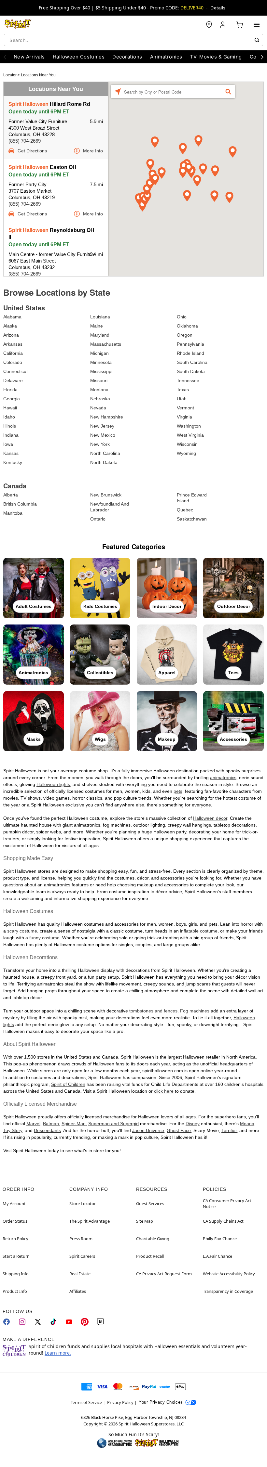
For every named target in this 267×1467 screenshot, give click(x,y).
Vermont (185, 407)
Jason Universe (148, 1130)
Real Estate (80, 1274)
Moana (247, 1123)
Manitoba (12, 513)
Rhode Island (190, 353)
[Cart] (239, 24)
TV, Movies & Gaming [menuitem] (216, 57)
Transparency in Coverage (228, 1291)
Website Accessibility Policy (229, 1274)
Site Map (144, 1221)
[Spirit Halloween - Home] (18, 24)
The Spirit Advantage (89, 1221)
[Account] (223, 24)
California (13, 353)
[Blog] (100, 1321)
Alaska (10, 325)
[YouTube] (69, 1321)
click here (164, 1091)
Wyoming (186, 453)
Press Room (80, 1239)
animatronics (223, 777)
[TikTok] (53, 1321)
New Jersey (102, 426)
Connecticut (15, 371)
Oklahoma (187, 325)
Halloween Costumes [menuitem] (79, 57)
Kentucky (12, 462)
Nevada (98, 407)
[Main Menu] (256, 25)
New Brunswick (105, 494)
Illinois (9, 426)
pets (178, 791)
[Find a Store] (209, 24)
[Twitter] (38, 1321)
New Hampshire (106, 416)
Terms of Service (86, 1402)
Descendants (47, 1130)
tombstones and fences (153, 1010)
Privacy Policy (120, 1402)
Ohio (182, 316)
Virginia (184, 416)
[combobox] (133, 40)
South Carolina (192, 362)
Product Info (15, 1291)
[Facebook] (6, 1321)
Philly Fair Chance (220, 1239)
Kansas (11, 453)
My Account (14, 1203)
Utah (182, 398)
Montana (99, 389)
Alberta (10, 494)
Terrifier (229, 1130)
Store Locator (82, 1203)
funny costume (44, 937)
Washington (189, 426)
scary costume (22, 930)
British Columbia (20, 504)
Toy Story (12, 1130)
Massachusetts (105, 344)
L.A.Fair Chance (217, 1256)
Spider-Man (74, 1123)
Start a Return (16, 1256)
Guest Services (150, 1203)
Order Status (15, 1221)
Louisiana (100, 316)
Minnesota (101, 362)
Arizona (11, 335)
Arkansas (12, 344)
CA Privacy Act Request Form (164, 1274)
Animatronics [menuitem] (166, 57)
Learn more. (58, 1353)
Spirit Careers (82, 1256)
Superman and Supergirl (113, 1123)
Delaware (13, 380)
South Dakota (191, 371)
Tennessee (188, 380)
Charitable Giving (152, 1239)
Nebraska (100, 398)
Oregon (184, 335)
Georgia (11, 398)
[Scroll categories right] (262, 57)
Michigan (99, 353)
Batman (51, 1123)
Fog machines (194, 1010)
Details (217, 7)
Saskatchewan (192, 518)
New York (100, 444)
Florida (10, 389)
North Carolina (105, 453)
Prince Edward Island (192, 497)
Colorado (12, 362)
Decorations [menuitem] (127, 57)
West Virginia (190, 435)
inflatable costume (199, 930)
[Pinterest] (85, 1321)
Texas (183, 389)
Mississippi (101, 371)
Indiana (11, 435)
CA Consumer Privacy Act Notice (227, 1203)
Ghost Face (179, 1130)
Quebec (185, 509)
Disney (193, 1123)
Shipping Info (16, 1274)
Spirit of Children (68, 1084)
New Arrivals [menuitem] (29, 57)
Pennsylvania (190, 344)
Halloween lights (53, 784)
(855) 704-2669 (24, 141)
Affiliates (77, 1291)
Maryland (99, 335)
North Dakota (104, 462)
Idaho (9, 416)
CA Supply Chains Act (223, 1221)
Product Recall (150, 1256)
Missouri (98, 380)
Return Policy (15, 1239)
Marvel (33, 1123)
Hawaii (10, 407)
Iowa (8, 444)
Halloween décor (210, 818)
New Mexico (102, 435)
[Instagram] (22, 1321)
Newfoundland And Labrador (109, 506)
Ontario (97, 518)
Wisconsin (187, 444)
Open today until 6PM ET (38, 111)
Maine (96, 325)
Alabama (12, 316)
